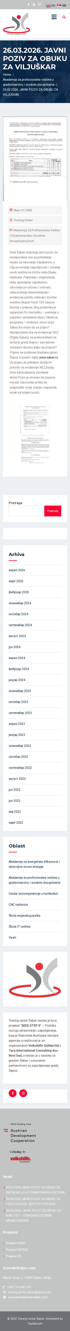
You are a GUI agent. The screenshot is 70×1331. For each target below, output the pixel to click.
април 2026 (17, 570)
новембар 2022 (20, 746)
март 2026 (16, 581)
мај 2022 (15, 811)
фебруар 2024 (19, 669)
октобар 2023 (18, 702)
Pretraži (52, 511)
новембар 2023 (20, 691)
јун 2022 (14, 800)
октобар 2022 (18, 757)
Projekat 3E (13, 1256)
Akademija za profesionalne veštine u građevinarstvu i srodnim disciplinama (35, 236)
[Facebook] (13, 1093)
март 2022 (16, 822)
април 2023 (17, 724)
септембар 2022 (20, 768)
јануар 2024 (17, 680)
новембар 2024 (20, 603)
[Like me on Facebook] (28, 4)
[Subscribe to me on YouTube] (34, 4)
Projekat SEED (15, 1243)
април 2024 (17, 658)
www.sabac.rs (48, 357)
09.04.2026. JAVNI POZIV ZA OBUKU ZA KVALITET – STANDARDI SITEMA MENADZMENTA (33, 1215)
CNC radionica (18, 904)
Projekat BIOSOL (17, 1249)
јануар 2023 (17, 735)
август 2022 (17, 779)
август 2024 (17, 636)
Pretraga (15, 503)
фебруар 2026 (19, 592)
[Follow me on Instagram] (39, 4)
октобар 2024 (18, 614)
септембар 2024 (20, 625)
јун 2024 (14, 647)
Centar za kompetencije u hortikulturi (33, 893)
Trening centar (23, 220)
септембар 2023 (20, 713)
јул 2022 (14, 790)
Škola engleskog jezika (24, 915)
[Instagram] (23, 1093)
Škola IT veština (19, 926)
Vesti (30, 241)
